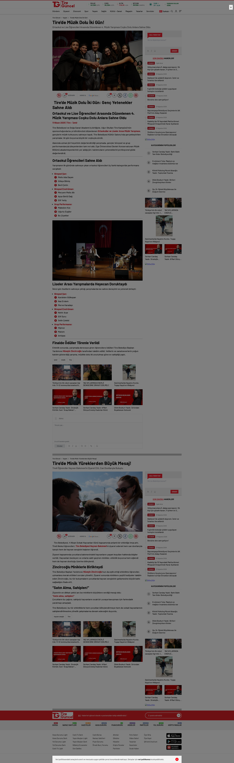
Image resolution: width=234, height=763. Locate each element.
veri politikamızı (144, 759)
